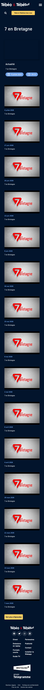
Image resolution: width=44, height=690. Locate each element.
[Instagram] (25, 634)
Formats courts (16, 651)
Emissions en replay (17, 644)
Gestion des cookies (26, 687)
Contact (28, 648)
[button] (40, 4)
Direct (15, 639)
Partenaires (29, 639)
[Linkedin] (30, 634)
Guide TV (16, 656)
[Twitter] (19, 634)
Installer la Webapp (29, 653)
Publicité (28, 643)
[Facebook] (14, 634)
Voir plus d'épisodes (14, 617)
